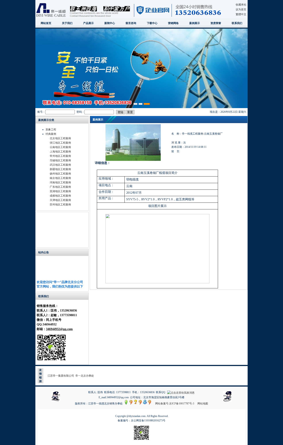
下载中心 (152, 23)
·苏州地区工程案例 (60, 204)
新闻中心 (109, 23)
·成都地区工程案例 (60, 195)
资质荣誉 (215, 23)
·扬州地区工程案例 (60, 173)
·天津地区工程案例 (60, 200)
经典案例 (51, 133)
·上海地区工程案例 (60, 151)
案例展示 (194, 23)
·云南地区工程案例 (60, 147)
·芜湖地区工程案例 (60, 191)
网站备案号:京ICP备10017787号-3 (174, 403)
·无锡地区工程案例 (60, 160)
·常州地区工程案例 (60, 156)
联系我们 (237, 23)
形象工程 (51, 129)
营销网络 (173, 23)
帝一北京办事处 (84, 375)
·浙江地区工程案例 (60, 142)
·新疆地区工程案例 (60, 169)
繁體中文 (241, 14)
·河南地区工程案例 (60, 182)
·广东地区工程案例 (60, 186)
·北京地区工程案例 (60, 138)
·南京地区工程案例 (60, 178)
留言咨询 (131, 23)
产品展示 (88, 23)
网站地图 (202, 403)
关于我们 (67, 23)
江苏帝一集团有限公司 (61, 375)
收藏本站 (241, 4)
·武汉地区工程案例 (60, 164)
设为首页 (241, 9)
